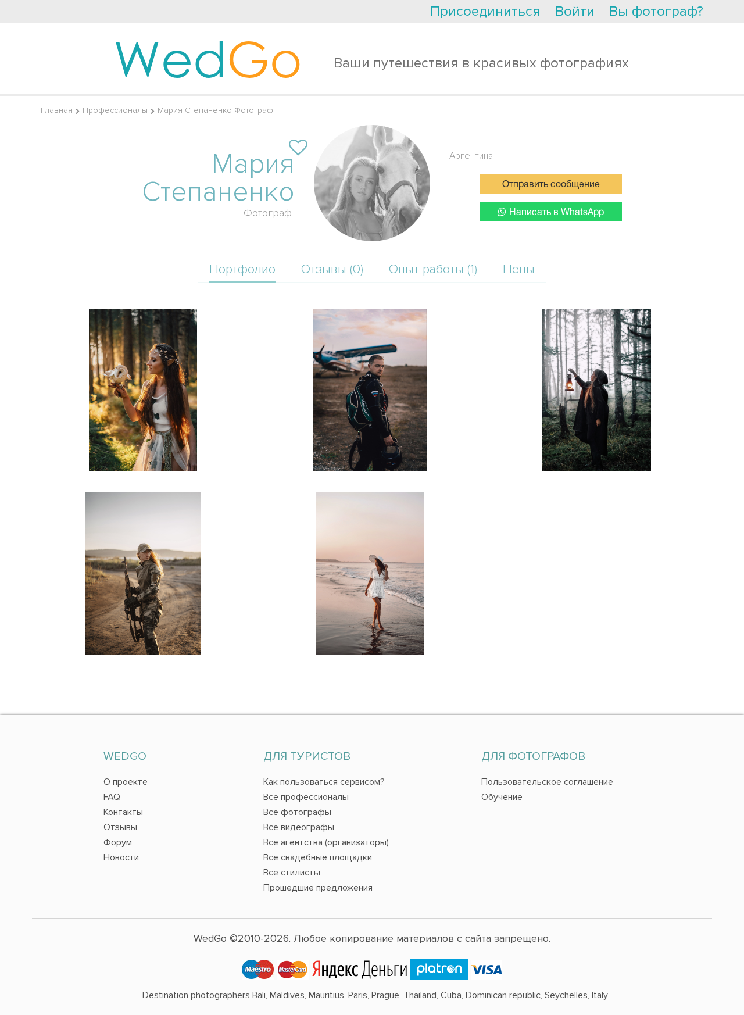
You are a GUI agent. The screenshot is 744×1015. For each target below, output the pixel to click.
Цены (519, 269)
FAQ (111, 797)
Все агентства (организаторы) (326, 842)
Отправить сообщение (551, 185)
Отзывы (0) (332, 269)
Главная (57, 110)
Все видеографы (298, 827)
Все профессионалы (306, 797)
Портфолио (242, 269)
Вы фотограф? (656, 11)
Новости (121, 857)
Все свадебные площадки (317, 857)
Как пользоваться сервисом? (324, 782)
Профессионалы (115, 110)
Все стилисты (291, 872)
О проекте (125, 782)
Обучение (502, 797)
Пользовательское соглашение (547, 782)
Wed (207, 58)
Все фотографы (297, 812)
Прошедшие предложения (318, 888)
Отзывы (120, 827)
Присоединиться (485, 11)
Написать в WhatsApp (556, 213)
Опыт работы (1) (433, 269)
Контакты (123, 812)
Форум (117, 842)
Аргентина (471, 156)
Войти (575, 11)
